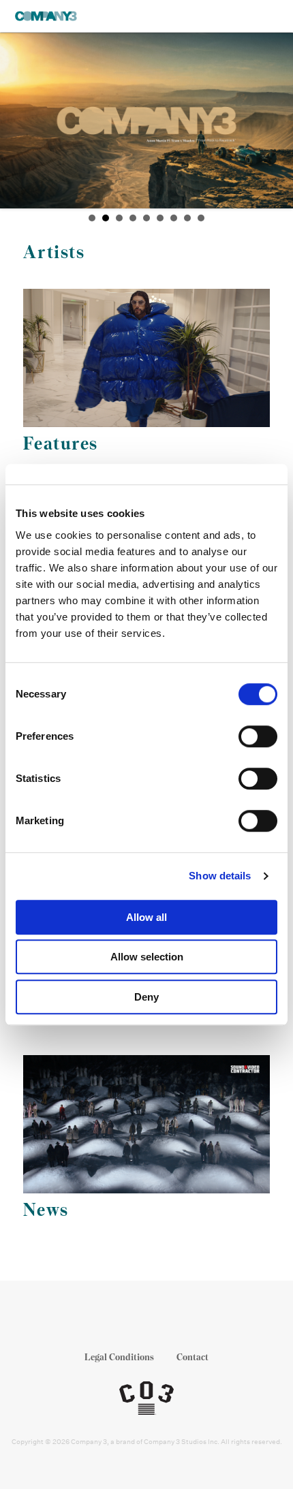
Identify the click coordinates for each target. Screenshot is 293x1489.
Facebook (108, 1322)
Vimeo (186, 1322)
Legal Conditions (119, 1357)
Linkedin (160, 1322)
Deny (146, 997)
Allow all (146, 917)
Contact (192, 1357)
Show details (220, 875)
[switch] (257, 736)
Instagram (134, 1322)
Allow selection (146, 956)
